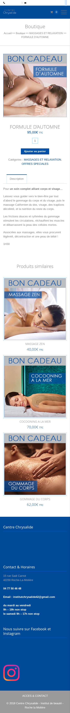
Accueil (8, 33)
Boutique (20, 33)
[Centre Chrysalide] (9, 12)
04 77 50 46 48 (13, 3)
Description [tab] (17, 178)
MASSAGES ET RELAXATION (46, 33)
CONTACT (32, 3)
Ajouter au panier (35, 151)
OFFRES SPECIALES (35, 163)
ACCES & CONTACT (35, 695)
